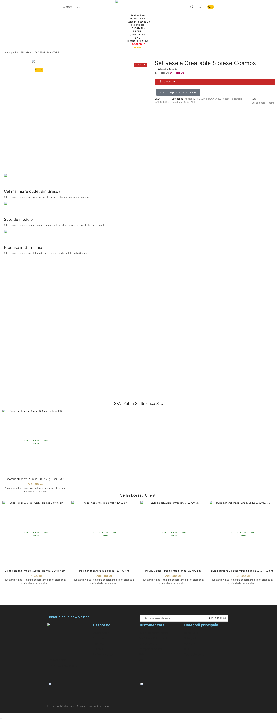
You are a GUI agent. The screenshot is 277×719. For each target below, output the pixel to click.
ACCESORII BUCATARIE (47, 52)
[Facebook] (51, 676)
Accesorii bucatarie (232, 98)
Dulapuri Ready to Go (138, 21)
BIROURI (137, 31)
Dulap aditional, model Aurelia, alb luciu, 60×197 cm (242, 570)
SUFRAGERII (137, 25)
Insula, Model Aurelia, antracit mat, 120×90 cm (173, 570)
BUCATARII (26, 52)
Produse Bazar (138, 15)
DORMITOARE (137, 18)
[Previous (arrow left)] (0, 718)
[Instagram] (60, 676)
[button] (178, 92)
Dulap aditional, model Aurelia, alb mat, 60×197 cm (35, 570)
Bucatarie (177, 102)
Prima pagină (11, 52)
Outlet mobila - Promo (263, 102)
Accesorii (189, 98)
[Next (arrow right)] (1, 718)
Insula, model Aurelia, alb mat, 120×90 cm (104, 570)
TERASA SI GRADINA (137, 41)
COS (210, 6)
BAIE (137, 37)
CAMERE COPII (137, 34)
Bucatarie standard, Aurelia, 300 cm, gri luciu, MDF (35, 479)
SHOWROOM (177, 6)
